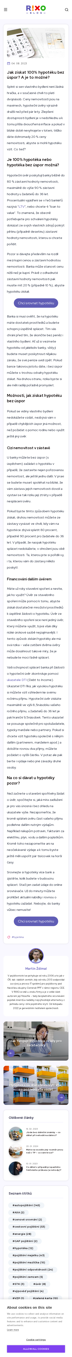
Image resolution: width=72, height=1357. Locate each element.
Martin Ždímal (36, 969)
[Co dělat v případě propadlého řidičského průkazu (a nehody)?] (16, 1168)
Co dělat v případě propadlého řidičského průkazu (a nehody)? (44, 1168)
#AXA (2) (18, 1212)
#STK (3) (18, 1284)
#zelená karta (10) (45, 1298)
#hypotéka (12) (23, 1248)
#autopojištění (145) (26, 1205)
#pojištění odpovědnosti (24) (33, 1269)
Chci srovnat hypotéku (36, 303)
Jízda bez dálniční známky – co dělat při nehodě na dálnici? (43, 1134)
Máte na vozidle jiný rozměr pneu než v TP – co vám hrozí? (44, 1151)
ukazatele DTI (17, 680)
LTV (21, 207)
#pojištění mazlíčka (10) (29, 1262)
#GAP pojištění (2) (25, 1241)
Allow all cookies (36, 1348)
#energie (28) (22, 1234)
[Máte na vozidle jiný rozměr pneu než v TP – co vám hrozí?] (16, 1151)
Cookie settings (36, 1339)
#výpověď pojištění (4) (28, 1291)
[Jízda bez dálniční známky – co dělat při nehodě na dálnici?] (16, 1134)
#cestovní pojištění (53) (29, 1226)
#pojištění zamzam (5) (28, 1276)
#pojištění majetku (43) (29, 1255)
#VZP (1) (18, 1298)
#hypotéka (18, 937)
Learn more (13, 1330)
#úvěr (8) (39, 1284)
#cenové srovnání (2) (27, 1219)
